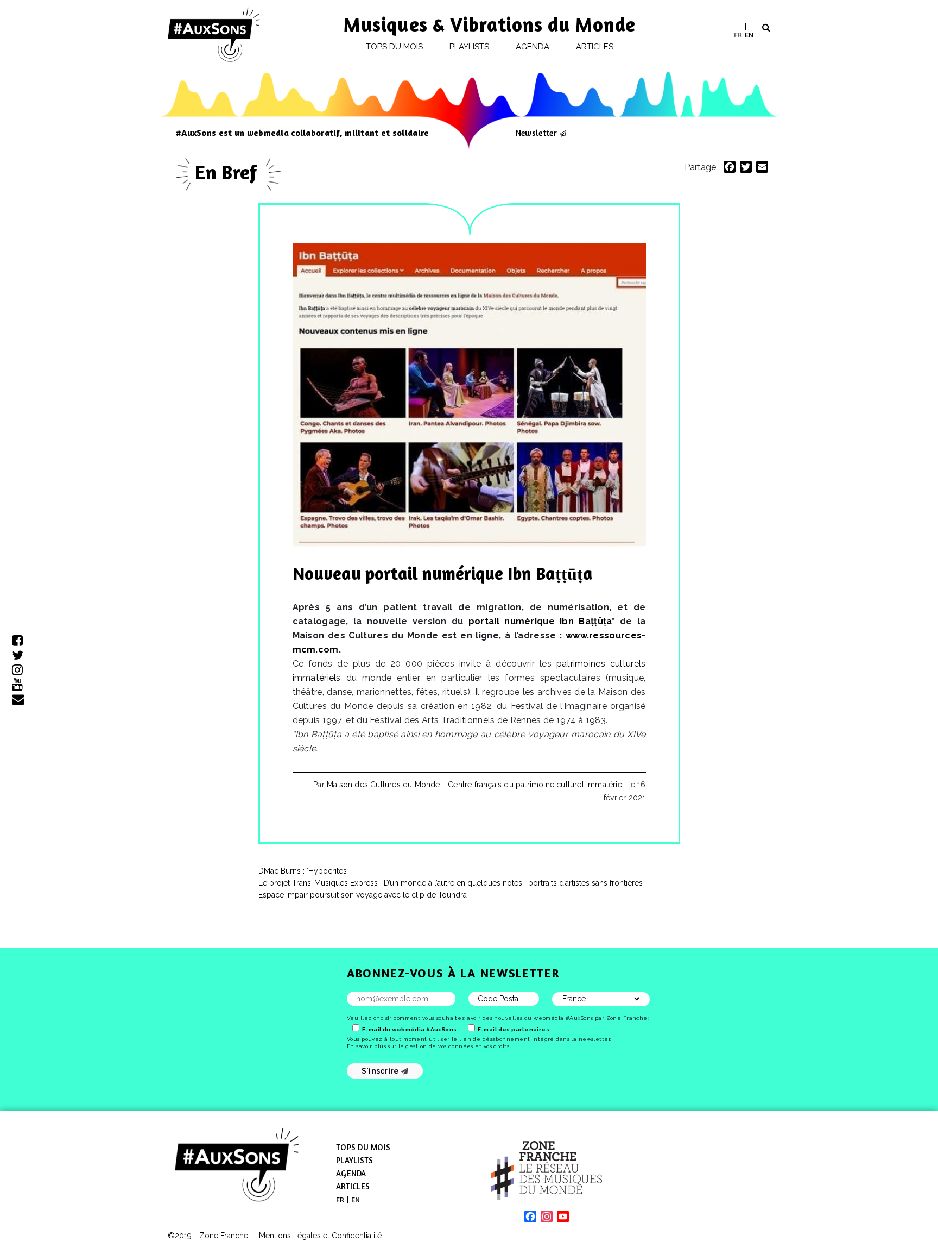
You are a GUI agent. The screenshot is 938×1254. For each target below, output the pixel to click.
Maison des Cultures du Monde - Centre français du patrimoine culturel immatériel (475, 784)
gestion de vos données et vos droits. (457, 1046)
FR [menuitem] (738, 34)
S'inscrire (381, 1071)
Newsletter (536, 132)
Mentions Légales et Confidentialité (320, 1235)
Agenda (532, 47)
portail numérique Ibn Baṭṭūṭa (540, 621)
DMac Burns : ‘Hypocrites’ (303, 871)
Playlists (469, 47)
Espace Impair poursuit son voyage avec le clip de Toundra (362, 895)
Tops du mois (394, 47)
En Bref (228, 172)
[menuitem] (737, 34)
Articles (595, 47)
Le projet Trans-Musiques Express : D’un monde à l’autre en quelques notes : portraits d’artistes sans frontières (450, 883)
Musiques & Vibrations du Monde (490, 24)
